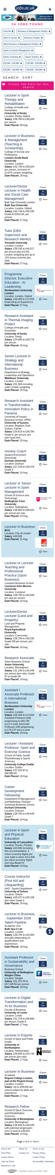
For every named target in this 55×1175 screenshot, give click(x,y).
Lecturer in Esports (18, 1035)
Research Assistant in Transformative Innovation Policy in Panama (19, 407)
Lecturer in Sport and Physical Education (17, 834)
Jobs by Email (7, 1161)
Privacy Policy (39, 1153)
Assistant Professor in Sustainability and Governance (19, 961)
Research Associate (19, 658)
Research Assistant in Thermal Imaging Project (19, 320)
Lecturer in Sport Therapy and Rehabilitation (17, 99)
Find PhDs (6, 1153)
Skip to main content (12, 2)
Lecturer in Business (20, 1071)
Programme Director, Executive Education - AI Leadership (18, 280)
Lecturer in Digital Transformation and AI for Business (19, 1002)
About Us (23, 1149)
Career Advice (7, 1157)
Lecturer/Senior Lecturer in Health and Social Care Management (18, 192)
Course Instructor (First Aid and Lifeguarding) (17, 881)
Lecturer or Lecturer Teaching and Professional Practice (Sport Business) (19, 571)
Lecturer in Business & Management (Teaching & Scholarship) (20, 142)
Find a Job (6, 1149)
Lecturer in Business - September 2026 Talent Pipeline (20, 918)
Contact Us (24, 1153)
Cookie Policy (39, 1157)
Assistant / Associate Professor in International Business (19, 696)
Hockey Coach (15, 451)
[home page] (26, 12)
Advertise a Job (8, 1166)
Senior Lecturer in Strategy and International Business (18, 362)
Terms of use (38, 1149)
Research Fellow (17, 1106)
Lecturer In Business (20, 527)
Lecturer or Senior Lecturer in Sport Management (18, 487)
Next (35, 1141)
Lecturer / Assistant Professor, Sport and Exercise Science (20, 747)
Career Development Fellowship (14, 791)
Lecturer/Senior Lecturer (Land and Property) (18, 616)
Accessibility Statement (43, 1161)
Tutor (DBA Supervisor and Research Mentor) (18, 235)
